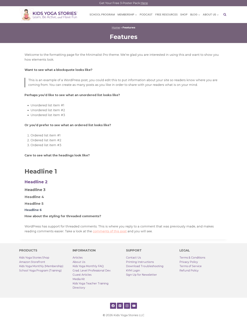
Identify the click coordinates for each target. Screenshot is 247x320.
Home (116, 27)
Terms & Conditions (192, 257)
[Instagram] (127, 306)
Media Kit (79, 279)
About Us (79, 262)
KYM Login (133, 270)
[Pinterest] (120, 306)
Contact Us (133, 257)
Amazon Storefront (32, 262)
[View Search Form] (225, 15)
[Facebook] (113, 306)
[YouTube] (134, 306)
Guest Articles (82, 274)
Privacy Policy (188, 262)
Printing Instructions (140, 262)
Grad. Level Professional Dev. (92, 270)
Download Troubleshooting (144, 266)
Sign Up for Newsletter (141, 274)
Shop (184, 14)
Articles (78, 257)
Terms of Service (190, 266)
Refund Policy (189, 270)
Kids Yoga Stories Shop (34, 257)
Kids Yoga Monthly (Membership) (41, 266)
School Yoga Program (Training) (40, 270)
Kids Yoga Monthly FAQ (88, 266)
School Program (102, 14)
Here (144, 3)
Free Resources (166, 14)
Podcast (146, 14)
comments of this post (110, 231)
